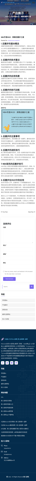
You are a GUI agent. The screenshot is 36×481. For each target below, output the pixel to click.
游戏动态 (5, 310)
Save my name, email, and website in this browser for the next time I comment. (19, 272)
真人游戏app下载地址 (7, 415)
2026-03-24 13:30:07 (14, 41)
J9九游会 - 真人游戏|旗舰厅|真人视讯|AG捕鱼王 (15, 429)
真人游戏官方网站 (6, 401)
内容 (4, 227)
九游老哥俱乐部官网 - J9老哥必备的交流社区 (14, 432)
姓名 (5, 245)
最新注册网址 (6, 314)
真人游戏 (26, 477)
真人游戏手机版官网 (7, 408)
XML (2, 397)
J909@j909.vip (8, 454)
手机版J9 (4, 300)
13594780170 (7, 448)
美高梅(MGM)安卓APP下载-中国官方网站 (13, 436)
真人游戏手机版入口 (7, 404)
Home (7, 17)
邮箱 (5, 254)
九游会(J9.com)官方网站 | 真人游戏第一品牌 (13, 422)
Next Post (31, 212)
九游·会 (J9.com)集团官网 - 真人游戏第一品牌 (14, 425)
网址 (4, 263)
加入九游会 (5, 319)
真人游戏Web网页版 (7, 411)
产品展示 (5, 305)
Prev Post (5, 212)
